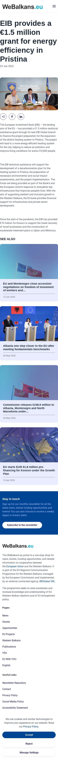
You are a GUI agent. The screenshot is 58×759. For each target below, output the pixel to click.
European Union (15, 566)
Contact (6, 689)
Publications (9, 646)
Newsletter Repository (14, 682)
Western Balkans (11, 640)
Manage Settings (29, 752)
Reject (29, 743)
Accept (29, 734)
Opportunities (9, 628)
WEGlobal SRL (47, 581)
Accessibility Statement (15, 707)
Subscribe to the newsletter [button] (22, 525)
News (5, 615)
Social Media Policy (13, 701)
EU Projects (8, 634)
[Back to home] (22, 6)
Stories (6, 621)
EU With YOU (9, 659)
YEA (4, 652)
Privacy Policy (10, 695)
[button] (54, 6)
